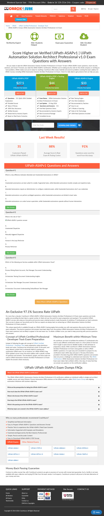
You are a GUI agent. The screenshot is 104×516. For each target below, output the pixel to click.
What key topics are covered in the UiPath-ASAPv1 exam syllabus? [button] (28, 409)
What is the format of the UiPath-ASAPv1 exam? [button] (22, 396)
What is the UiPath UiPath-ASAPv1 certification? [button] (22, 373)
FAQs (84, 9)
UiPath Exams (12, 442)
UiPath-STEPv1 (36, 448)
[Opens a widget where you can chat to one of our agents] (96, 512)
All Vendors (9, 495)
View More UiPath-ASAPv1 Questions (52, 302)
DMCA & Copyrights (28, 503)
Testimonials (9, 501)
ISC (17, 16)
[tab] (53, 373)
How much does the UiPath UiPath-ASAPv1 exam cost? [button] (24, 391)
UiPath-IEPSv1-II (37, 454)
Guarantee (25, 495)
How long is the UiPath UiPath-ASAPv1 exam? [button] (21, 400)
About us (24, 493)
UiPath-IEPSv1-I (14, 454)
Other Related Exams (30, 442)
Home (8, 26)
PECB (86, 16)
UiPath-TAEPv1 (82, 454)
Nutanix (79, 16)
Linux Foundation (27, 16)
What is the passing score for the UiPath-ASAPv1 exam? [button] (24, 404)
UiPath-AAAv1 (13, 448)
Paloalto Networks (41, 16)
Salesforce (62, 16)
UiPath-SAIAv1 (59, 454)
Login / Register (94, 9)
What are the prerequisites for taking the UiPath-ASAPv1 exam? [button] (27, 387)
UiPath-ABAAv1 (59, 448)
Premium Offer (21, 19)
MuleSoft (71, 16)
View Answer (11, 207)
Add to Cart (20, 93)
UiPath (14, 26)
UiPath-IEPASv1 (82, 448)
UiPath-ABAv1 (13, 460)
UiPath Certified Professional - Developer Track (33, 26)
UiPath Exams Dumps (79, 379)
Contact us (25, 501)
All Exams (9, 498)
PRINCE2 (53, 16)
